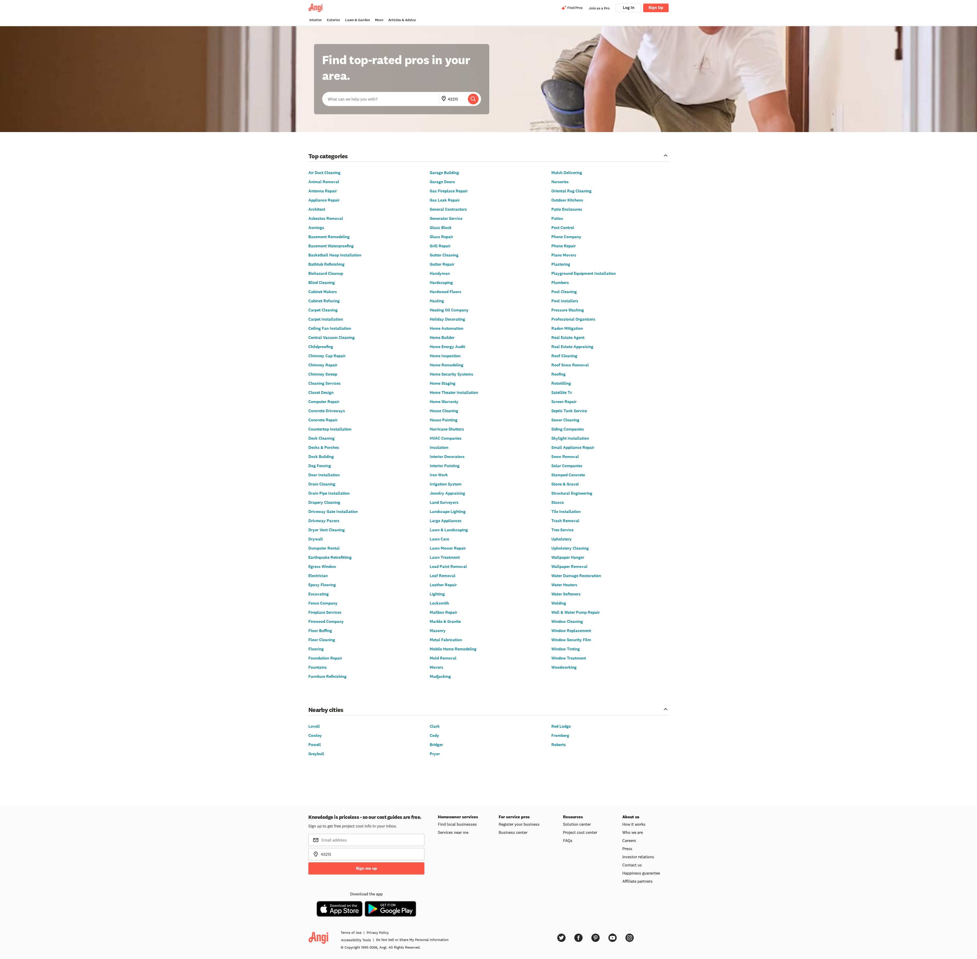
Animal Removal (323, 181)
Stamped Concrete (568, 475)
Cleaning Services (324, 383)
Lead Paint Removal (448, 566)
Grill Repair (440, 246)
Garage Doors (442, 181)
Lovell (314, 726)
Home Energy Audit (447, 346)
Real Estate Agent (567, 337)
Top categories (328, 156)
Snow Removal (565, 456)
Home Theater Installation (454, 392)
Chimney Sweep (322, 374)
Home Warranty (444, 401)
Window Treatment (568, 658)
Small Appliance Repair (572, 447)
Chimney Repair (322, 365)
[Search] (473, 99)
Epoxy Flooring (322, 585)
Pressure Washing (567, 310)
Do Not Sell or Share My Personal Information (412, 939)
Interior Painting (444, 465)
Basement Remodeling (329, 236)
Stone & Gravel (565, 484)
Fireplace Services (324, 612)
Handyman (440, 273)
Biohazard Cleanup (325, 273)
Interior (315, 20)
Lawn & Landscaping (449, 530)
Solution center (577, 824)
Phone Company (566, 236)
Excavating (318, 594)
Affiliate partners (637, 881)
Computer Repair (323, 401)
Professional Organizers (573, 319)
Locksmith (439, 603)
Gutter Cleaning (444, 255)
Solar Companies (566, 465)
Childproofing (320, 346)
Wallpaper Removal (569, 566)
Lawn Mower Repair (448, 548)
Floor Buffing (320, 630)
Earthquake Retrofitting (330, 557)
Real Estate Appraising (572, 346)
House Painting (443, 420)
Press (627, 848)
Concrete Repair (323, 420)
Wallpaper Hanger (567, 557)
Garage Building (444, 172)
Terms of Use (351, 932)
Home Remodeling (446, 365)
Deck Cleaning (321, 438)
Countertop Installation (329, 429)
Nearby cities (325, 709)
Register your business (519, 824)
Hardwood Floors (445, 291)
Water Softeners (566, 594)
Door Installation (324, 475)
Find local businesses (457, 824)
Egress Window (322, 566)
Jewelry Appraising (447, 493)
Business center (513, 832)
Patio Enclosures (566, 209)
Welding (558, 603)
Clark (435, 726)
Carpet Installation (325, 319)
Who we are (632, 832)
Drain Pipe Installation (329, 493)
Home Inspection (445, 356)
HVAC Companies (446, 438)
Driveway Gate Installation (333, 511)
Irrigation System (446, 484)
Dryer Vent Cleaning (326, 530)
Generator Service (446, 218)
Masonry (438, 630)
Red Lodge (561, 726)
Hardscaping (441, 282)
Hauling (437, 301)
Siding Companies (567, 429)
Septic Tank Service (569, 410)
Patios (557, 218)
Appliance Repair (324, 200)
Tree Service (562, 530)
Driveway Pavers (323, 520)
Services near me (453, 832)
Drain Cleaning (321, 484)
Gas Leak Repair (445, 200)
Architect (316, 209)
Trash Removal (565, 520)
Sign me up (366, 868)
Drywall (315, 539)
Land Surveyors (444, 502)
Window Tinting (565, 649)
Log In (628, 7)
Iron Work (439, 475)
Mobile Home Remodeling (453, 649)
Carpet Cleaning (323, 310)
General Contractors (448, 209)
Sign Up (656, 7)
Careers (629, 840)
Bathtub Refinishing (326, 264)
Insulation (439, 447)
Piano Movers (563, 255)
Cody (434, 735)
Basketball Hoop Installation (334, 255)
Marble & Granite (445, 621)
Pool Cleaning (564, 291)
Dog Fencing (319, 465)
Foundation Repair (325, 658)
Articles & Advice (402, 20)
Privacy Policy (378, 932)
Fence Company (323, 603)
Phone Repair (563, 246)
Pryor (435, 753)
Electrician (318, 575)
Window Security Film (571, 639)
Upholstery (561, 539)
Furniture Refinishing (327, 676)
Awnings (316, 227)
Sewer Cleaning (565, 420)
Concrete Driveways (326, 410)
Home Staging (442, 383)
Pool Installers (564, 301)
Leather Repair (443, 585)
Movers (436, 667)
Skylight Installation (570, 438)
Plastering (560, 264)
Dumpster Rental (324, 548)
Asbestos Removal (325, 218)
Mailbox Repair (443, 612)
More (379, 20)
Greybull (316, 753)
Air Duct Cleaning (324, 172)
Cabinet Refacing (324, 301)
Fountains (317, 667)
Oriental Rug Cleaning (571, 191)
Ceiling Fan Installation (329, 328)
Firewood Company (326, 621)
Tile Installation (566, 511)
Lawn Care (439, 539)
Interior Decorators (447, 456)
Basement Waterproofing (331, 246)
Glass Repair (441, 236)
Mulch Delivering (566, 172)
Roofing (558, 374)
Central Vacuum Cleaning (331, 337)
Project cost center (580, 832)
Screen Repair (564, 401)
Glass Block (441, 227)
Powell (314, 744)
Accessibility (356, 940)
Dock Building (321, 456)
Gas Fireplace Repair (449, 191)
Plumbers (560, 282)
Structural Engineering (571, 493)
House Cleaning (444, 410)
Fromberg (560, 735)
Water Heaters (564, 585)
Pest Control (562, 227)
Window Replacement (571, 630)
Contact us (632, 864)
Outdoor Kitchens (567, 200)
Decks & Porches (323, 447)
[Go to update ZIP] (445, 99)
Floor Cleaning (321, 639)
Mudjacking (440, 676)
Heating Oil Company (449, 310)
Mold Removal (443, 658)
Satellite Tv (561, 392)
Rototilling (561, 383)
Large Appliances (446, 520)
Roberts (558, 744)
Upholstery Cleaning (570, 548)
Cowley (315, 735)
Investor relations (638, 856)
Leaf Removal (442, 575)
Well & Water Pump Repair (575, 612)
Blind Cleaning (321, 282)
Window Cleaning (567, 621)
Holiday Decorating (447, 319)
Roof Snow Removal (570, 365)
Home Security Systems (451, 374)
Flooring (316, 649)
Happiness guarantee (641, 873)
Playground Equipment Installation (583, 273)
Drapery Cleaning (324, 502)
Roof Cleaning (564, 356)
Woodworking (564, 667)
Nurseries (560, 181)
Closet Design (321, 392)
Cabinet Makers (322, 291)
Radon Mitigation (567, 328)
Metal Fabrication (446, 639)
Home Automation (446, 328)
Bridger (436, 744)
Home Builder (442, 337)
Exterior (333, 20)
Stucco (557, 502)
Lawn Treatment (445, 557)
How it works (633, 824)
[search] (473, 99)
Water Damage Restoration (576, 575)
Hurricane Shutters (447, 429)
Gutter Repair (442, 264)
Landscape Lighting (448, 511)
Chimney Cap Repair (327, 356)
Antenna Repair (322, 191)
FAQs (567, 840)
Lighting (437, 594)
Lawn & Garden (357, 20)
